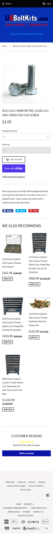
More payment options (14, 176)
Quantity (6, 144)
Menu (8, 3)
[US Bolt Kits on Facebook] (47, 495)
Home (4, 46)
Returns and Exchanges (16, 486)
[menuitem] (18, 504)
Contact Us (21, 482)
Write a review (26, 453)
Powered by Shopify (25, 515)
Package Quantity (9, 131)
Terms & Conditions (36, 486)
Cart (48, 3)
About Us (31, 482)
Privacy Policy (25, 489)
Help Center (10, 482)
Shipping (41, 482)
